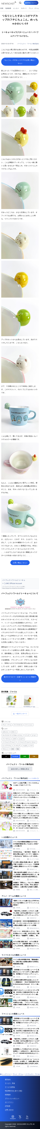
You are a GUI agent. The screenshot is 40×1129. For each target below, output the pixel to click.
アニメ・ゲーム (34, 8)
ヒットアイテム (7, 745)
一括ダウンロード (21, 713)
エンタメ (16, 8)
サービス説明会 (10, 1087)
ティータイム (6, 738)
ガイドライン (9, 1102)
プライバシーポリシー (12, 1098)
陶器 (18, 749)
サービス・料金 (10, 1083)
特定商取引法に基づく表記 (13, 1091)
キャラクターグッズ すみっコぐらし (13, 735)
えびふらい (6, 732)
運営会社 (8, 1079)
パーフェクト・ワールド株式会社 (28, 43)
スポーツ (24, 8)
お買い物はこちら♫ (20, 563)
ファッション (29, 724)
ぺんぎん (25, 745)
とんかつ (21, 738)
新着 (12, 749)
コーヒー (34, 735)
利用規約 (8, 1094)
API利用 (7, 1106)
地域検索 (8, 8)
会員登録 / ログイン (31, 3)
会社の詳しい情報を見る (20, 769)
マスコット (6, 749)
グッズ (27, 735)
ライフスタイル (18, 724)
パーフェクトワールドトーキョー (27, 742)
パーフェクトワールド (9, 742)
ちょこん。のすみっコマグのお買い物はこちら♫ (20, 61)
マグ (31, 745)
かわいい (13, 732)
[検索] (20, 3)
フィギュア (17, 745)
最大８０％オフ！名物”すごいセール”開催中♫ (20, 678)
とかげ (14, 738)
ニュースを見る (32, 778)
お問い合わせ (9, 1110)
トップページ (6, 1074)
